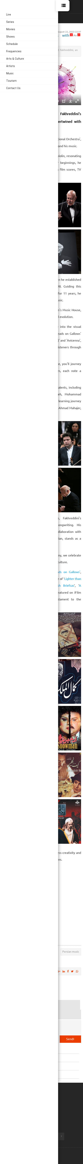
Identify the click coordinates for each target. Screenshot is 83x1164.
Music (10, 73)
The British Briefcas (59, 585)
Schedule (12, 44)
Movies (10, 29)
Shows (10, 36)
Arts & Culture (15, 59)
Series (10, 22)
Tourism (11, 81)
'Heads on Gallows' (66, 572)
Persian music (70, 951)
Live (8, 14)
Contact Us (13, 88)
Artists (10, 66)
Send (69, 1039)
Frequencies (13, 51)
